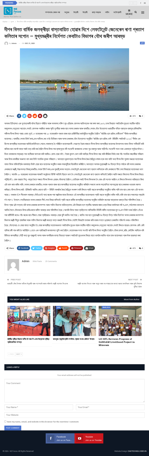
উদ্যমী (75, 12)
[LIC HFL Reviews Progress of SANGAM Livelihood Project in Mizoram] (120, 321)
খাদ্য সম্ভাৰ (96, 12)
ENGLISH (106, 307)
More (129, 14)
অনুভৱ (66, 12)
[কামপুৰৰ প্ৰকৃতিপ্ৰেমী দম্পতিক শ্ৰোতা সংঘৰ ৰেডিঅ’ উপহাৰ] (74, 321)
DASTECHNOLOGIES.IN (137, 451)
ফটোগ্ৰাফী (117, 12)
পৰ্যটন (107, 12)
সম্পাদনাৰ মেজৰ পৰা (52, 12)
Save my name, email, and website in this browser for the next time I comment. (43, 422)
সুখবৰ (142, 43)
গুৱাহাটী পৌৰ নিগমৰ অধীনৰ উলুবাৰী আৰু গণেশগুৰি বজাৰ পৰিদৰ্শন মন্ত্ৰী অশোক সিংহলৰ (37, 283)
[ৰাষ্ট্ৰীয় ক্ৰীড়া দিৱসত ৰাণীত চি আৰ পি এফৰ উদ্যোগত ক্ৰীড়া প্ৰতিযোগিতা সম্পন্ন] (28, 321)
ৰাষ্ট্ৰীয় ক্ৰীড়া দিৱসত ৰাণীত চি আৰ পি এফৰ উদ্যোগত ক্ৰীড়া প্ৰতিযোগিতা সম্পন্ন (42, 3)
